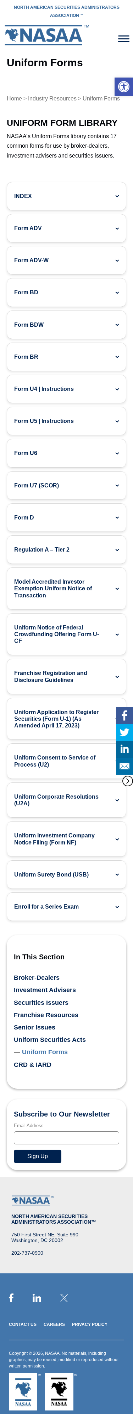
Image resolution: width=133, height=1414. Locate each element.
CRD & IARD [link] (32, 1064)
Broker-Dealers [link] (37, 977)
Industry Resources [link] (52, 99)
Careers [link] (54, 1324)
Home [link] (14, 99)
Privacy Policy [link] (89, 1324)
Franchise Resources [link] (46, 1015)
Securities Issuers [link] (41, 1002)
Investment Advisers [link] (45, 990)
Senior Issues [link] (34, 1027)
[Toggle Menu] (123, 38)
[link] (124, 87)
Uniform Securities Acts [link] (50, 1039)
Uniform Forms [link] (45, 1052)
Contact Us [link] (23, 1324)
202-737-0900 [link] (27, 1253)
